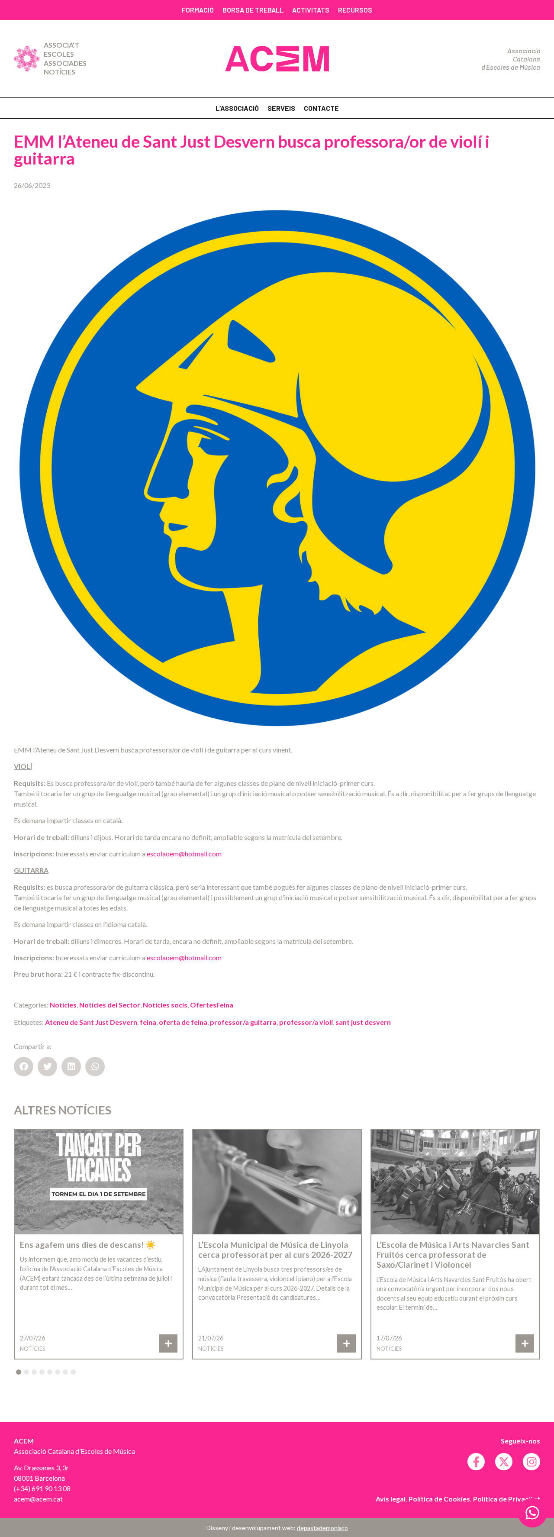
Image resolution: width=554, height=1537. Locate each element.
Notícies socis (165, 1005)
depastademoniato (322, 1527)
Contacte (321, 108)
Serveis (281, 108)
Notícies (59, 72)
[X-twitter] (503, 1461)
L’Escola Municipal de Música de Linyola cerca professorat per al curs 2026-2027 (275, 1249)
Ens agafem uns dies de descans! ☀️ (88, 1245)
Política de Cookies (439, 1499)
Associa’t (61, 45)
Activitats (310, 10)
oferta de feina (183, 1022)
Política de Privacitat (506, 1499)
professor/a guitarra (243, 1022)
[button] (23, 1066)
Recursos (355, 10)
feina (148, 1022)
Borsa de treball (252, 10)
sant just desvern (363, 1022)
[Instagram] (531, 1461)
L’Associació (237, 108)
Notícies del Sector (109, 1005)
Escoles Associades (65, 58)
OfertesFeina (211, 1005)
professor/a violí (306, 1022)
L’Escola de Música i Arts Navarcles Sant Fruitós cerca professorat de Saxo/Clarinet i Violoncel (453, 1254)
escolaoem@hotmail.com (184, 853)
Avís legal (391, 1499)
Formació (198, 10)
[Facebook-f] (476, 1461)
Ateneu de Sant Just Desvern (91, 1022)
